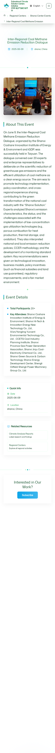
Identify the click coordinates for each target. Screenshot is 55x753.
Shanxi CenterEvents (40, 15)
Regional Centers (18, 15)
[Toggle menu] (48, 5)
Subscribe (27, 495)
